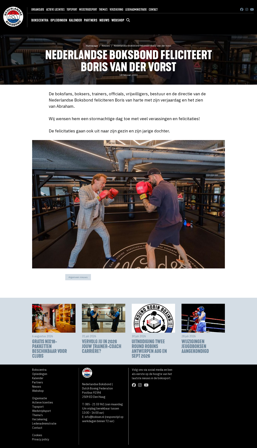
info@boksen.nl (94, 417)
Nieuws (104, 20)
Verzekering (116, 9)
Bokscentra (39, 20)
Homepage (92, 45)
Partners (90, 20)
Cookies (37, 435)
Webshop (117, 20)
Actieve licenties (55, 9)
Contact (153, 9)
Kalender (75, 20)
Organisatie (37, 9)
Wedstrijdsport (88, 9)
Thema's (103, 9)
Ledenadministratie (136, 9)
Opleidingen (58, 20)
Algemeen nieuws (78, 277)
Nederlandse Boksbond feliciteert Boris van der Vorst (142, 45)
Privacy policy (40, 439)
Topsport (72, 9)
